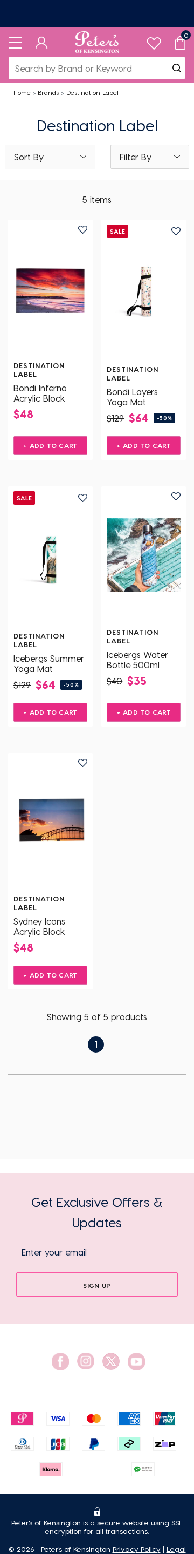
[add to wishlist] (82, 230)
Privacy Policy (137, 1549)
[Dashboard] (42, 42)
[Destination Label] (50, 288)
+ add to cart (50, 445)
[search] (176, 68)
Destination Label (92, 92)
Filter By (135, 157)
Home (22, 92)
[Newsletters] (97, 13)
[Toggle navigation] (15, 42)
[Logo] (97, 42)
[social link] (60, 1361)
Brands (48, 92)
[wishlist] (154, 41)
